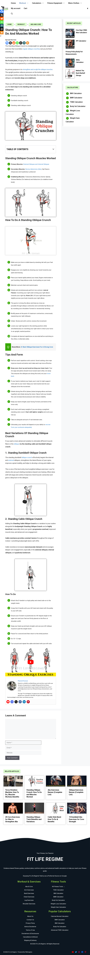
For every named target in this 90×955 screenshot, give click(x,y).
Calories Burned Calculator (59, 916)
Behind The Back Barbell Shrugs (80, 73)
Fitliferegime (28, 952)
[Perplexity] (24, 42)
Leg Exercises (29, 900)
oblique (16, 444)
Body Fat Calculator (58, 900)
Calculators (36, 3)
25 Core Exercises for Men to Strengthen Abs (12, 819)
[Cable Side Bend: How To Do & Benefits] (55, 808)
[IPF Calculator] (70, 44)
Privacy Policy (30, 923)
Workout (22, 3)
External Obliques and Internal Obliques (36, 164)
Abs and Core (36, 24)
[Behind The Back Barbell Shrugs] (70, 74)
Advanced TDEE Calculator (59, 930)
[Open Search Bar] (12, 13)
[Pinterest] (28, 701)
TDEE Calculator (76, 102)
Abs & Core (29, 886)
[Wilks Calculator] (70, 63)
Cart (25, 8)
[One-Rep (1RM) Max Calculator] (70, 33)
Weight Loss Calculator (73, 112)
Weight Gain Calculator (73, 120)
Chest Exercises (29, 897)
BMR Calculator (76, 98)
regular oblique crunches (31, 49)
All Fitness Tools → (58, 886)
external (11, 460)
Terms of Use (30, 930)
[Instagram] (12, 701)
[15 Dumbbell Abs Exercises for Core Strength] (76, 808)
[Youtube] (8, 701)
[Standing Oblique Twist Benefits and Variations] (34, 808)
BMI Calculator (76, 93)
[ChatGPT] (20, 42)
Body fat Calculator (77, 106)
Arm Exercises (29, 890)
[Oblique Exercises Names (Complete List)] (76, 781)
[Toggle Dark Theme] (88, 8)
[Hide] (0, 36)
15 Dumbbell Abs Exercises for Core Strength (76, 819)
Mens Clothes (73, 3)
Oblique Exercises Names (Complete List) (76, 792)
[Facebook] (7, 42)
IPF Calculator (81, 41)
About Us (30, 916)
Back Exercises (29, 893)
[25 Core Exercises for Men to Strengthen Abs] (13, 808)
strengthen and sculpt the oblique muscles (38, 69)
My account (15, 8)
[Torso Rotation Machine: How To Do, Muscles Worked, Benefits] (13, 781)
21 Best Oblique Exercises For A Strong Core (37, 347)
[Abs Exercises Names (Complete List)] (55, 781)
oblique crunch (27, 457)
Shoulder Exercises (29, 904)
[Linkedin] (24, 701)
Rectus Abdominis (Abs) (33, 169)
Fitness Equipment (54, 3)
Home (13, 3)
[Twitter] (16, 701)
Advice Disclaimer (30, 926)
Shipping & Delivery (30, 940)
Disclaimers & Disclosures (30, 933)
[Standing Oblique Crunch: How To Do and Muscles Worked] (34, 781)
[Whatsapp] (17, 42)
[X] (10, 42)
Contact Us (30, 920)
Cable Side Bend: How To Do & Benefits (54, 819)
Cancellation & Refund (30, 937)
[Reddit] (13, 42)
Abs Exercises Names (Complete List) (55, 792)
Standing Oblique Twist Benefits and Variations (33, 819)
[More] (27, 42)
